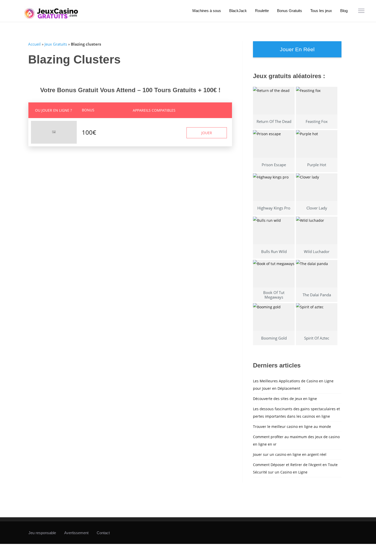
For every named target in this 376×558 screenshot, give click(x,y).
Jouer (206, 132)
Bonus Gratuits (289, 10)
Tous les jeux (321, 10)
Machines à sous (206, 10)
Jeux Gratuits (56, 44)
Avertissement (76, 533)
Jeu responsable (42, 533)
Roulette (262, 10)
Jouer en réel (297, 49)
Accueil (34, 44)
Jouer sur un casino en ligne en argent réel (289, 454)
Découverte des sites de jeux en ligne (285, 398)
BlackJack (238, 10)
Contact (103, 533)
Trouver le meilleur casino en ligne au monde (292, 426)
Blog (344, 10)
